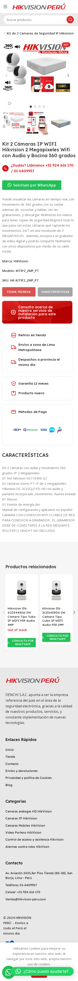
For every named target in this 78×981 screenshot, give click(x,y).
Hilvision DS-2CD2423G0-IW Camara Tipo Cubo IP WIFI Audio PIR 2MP (53, 616)
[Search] (70, 19)
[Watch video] (9, 103)
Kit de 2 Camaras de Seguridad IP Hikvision (40, 33)
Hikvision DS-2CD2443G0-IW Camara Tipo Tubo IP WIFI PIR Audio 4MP (22, 616)
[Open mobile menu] (5, 6)
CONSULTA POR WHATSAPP (23, 642)
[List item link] (39, 749)
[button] (19, 292)
